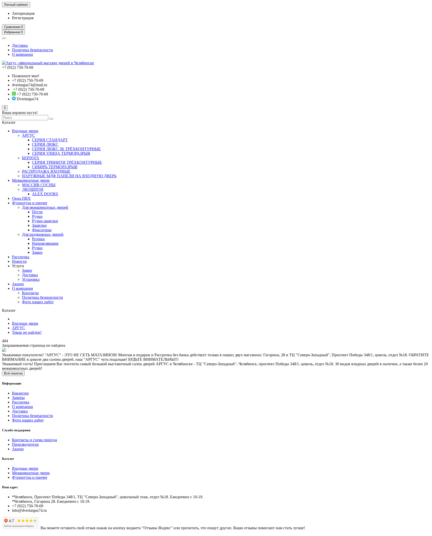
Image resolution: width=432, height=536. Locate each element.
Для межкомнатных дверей (45, 207)
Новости (19, 261)
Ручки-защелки (45, 221)
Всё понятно (13, 373)
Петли (37, 212)
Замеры (18, 398)
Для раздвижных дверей (43, 234)
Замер (27, 270)
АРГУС (28, 135)
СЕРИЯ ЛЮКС (45, 144)
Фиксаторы (42, 230)
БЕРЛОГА (30, 158)
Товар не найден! (27, 332)
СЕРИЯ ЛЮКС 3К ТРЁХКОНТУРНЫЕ (66, 149)
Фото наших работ (38, 302)
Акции (18, 284)
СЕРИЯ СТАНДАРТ (50, 140)
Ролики (38, 239)
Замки (37, 252)
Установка (31, 279)
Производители (25, 444)
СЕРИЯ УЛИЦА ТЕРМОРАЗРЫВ (61, 153)
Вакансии (20, 393)
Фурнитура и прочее (29, 203)
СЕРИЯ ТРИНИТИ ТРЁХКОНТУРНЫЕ (67, 162)
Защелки (39, 225)
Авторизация (23, 13)
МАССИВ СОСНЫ (39, 185)
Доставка (20, 45)
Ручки (37, 216)
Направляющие (45, 243)
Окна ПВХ (21, 198)
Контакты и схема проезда (34, 440)
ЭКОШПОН (33, 189)
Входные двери (25, 131)
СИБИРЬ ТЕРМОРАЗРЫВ (55, 167)
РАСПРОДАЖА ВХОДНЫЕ (46, 171)
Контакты (30, 293)
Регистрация (23, 18)
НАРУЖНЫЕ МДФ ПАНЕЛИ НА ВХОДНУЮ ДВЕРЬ (69, 176)
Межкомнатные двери (31, 180)
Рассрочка (20, 257)
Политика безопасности (32, 50)
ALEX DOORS (45, 194)
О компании (22, 54)
